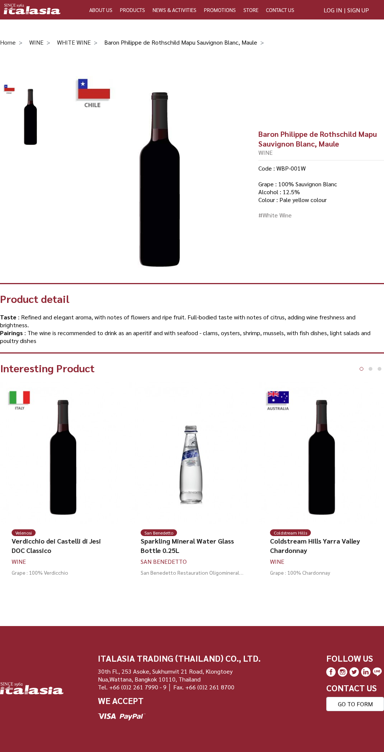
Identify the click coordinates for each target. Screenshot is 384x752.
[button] (361, 369)
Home (8, 42)
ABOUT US (100, 9)
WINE (36, 42)
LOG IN (333, 10)
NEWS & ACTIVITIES (174, 9)
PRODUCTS (132, 9)
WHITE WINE (74, 42)
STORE (250, 9)
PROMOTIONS (220, 9)
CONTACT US (280, 9)
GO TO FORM (355, 704)
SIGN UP (358, 10)
